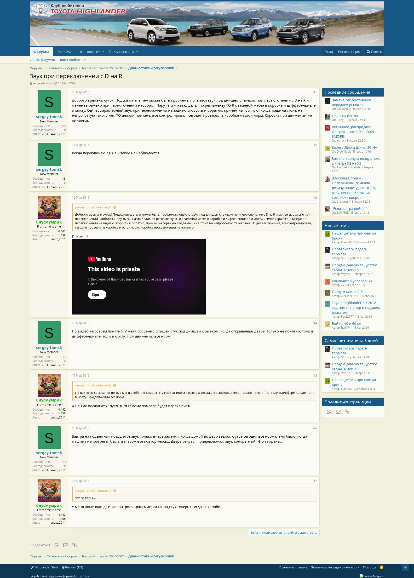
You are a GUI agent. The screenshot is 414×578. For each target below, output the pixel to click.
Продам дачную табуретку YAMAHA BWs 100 (354, 267)
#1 (315, 92)
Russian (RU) (73, 567)
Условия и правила (293, 567)
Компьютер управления (352, 280)
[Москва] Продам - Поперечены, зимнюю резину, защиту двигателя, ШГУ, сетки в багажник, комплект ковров (354, 188)
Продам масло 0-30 (348, 291)
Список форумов (42, 59)
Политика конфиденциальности (335, 567)
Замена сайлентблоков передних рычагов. (351, 102)
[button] (103, 51)
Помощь (369, 567)
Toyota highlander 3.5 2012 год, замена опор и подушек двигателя (356, 307)
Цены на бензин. (346, 115)
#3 (315, 197)
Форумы (41, 51)
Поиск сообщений (72, 59)
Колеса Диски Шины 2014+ (354, 147)
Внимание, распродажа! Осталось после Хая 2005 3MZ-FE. (353, 131)
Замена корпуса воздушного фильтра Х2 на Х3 (356, 161)
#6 (315, 428)
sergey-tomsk (42, 83)
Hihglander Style (46, 567)
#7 (315, 481)
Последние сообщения (347, 92)
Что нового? (89, 51)
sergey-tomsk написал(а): (93, 207)
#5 (315, 375)
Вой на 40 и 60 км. (347, 323)
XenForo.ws (81, 576)
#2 (315, 145)
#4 (315, 323)
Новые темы (337, 225)
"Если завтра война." (349, 208)
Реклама (64, 51)
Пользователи (121, 51)
